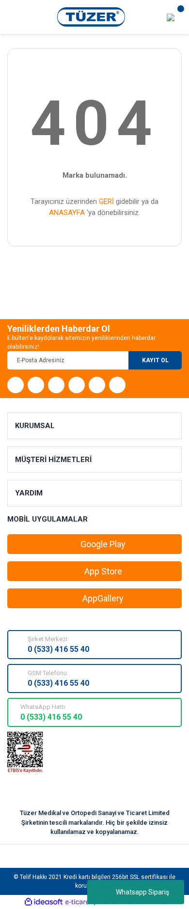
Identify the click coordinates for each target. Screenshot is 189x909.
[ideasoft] (43, 902)
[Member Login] (170, 17)
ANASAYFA (67, 212)
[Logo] (91, 16)
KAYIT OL (155, 360)
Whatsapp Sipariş (142, 892)
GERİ (106, 201)
